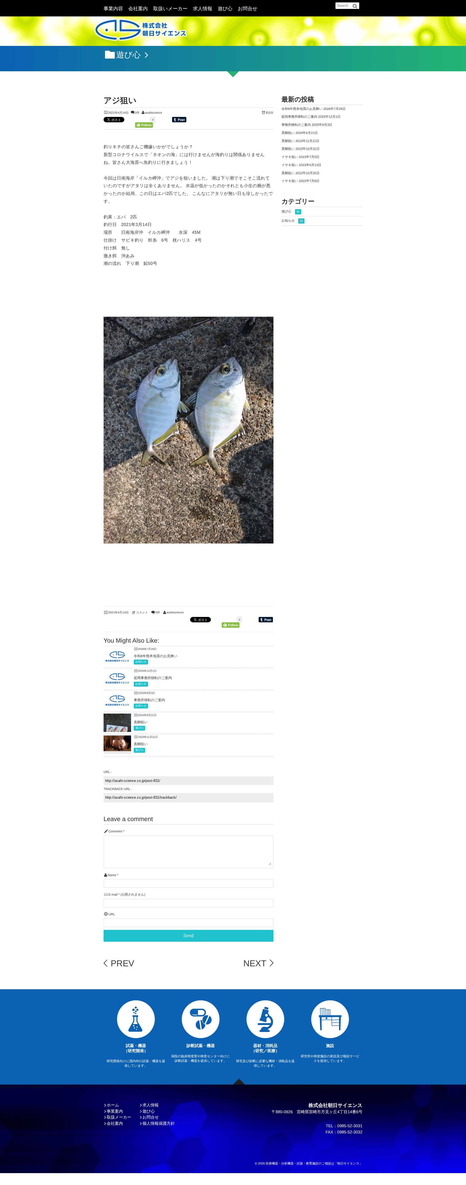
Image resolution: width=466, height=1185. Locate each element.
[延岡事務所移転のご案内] (117, 683)
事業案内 (115, 1111)
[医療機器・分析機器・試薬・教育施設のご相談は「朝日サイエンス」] (140, 31)
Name (112, 875)
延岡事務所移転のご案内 (153, 678)
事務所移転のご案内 (149, 700)
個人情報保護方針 (158, 1123)
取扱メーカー (119, 1117)
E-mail (112, 894)
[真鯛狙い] (117, 747)
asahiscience (153, 112)
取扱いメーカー (170, 8)
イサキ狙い (290, 157)
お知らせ (140, 661)
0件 (137, 112)
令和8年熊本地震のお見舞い (155, 656)
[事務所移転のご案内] (117, 705)
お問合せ (248, 8)
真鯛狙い (141, 722)
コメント (142, 612)
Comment (115, 831)
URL (111, 914)
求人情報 (202, 8)
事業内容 (113, 8)
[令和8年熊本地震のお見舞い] (117, 661)
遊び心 (225, 8)
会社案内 (138, 8)
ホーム (113, 1105)
